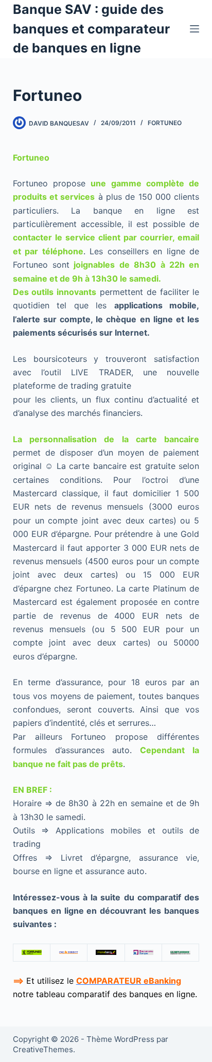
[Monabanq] (106, 952)
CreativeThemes (43, 1049)
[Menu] (194, 28)
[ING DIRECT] (69, 952)
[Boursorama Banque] (143, 952)
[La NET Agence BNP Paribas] (180, 952)
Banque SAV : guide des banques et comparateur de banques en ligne (91, 29)
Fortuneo (165, 123)
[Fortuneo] (32, 952)
